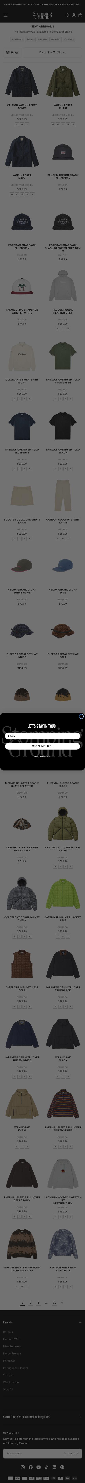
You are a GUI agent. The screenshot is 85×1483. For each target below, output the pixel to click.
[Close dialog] (81, 716)
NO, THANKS (42, 756)
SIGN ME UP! (42, 746)
